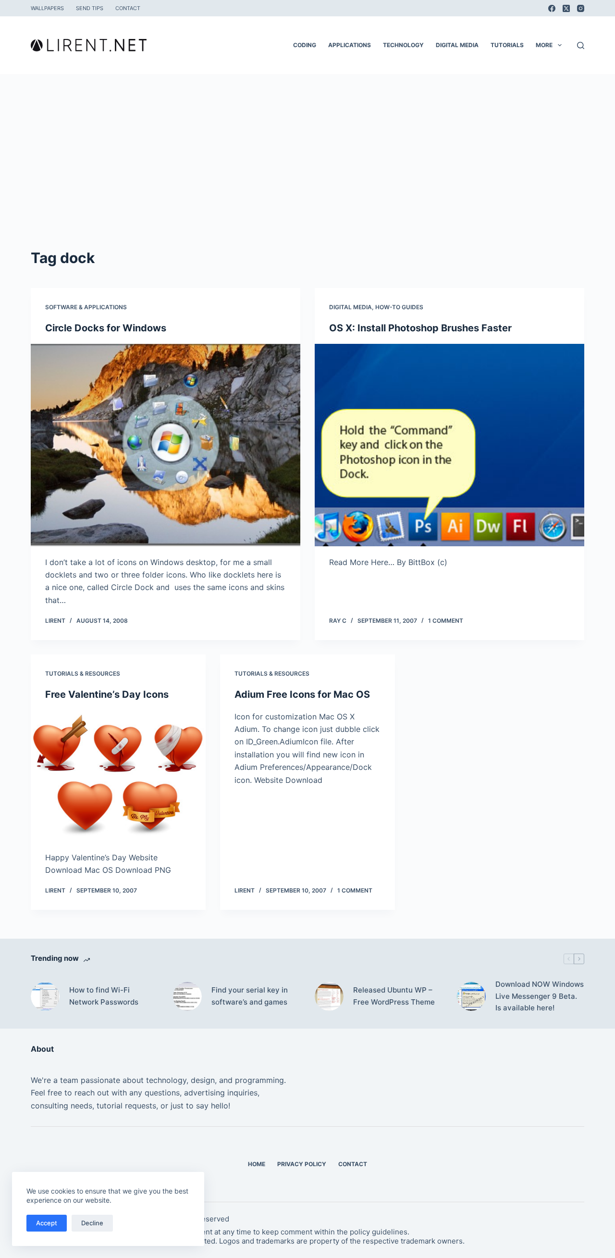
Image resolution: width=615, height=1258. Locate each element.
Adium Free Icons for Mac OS (302, 694)
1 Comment (445, 620)
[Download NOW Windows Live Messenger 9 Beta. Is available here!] (471, 996)
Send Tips (89, 8)
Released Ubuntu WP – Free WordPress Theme (394, 995)
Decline (92, 1223)
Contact (127, 8)
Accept (46, 1223)
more (544, 45)
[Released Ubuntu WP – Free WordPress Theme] (329, 996)
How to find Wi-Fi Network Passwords (103, 995)
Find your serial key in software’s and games (249, 995)
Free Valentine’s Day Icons (107, 694)
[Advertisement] (307, 175)
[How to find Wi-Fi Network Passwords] (45, 996)
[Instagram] (580, 8)
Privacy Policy (301, 1164)
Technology (403, 45)
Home (256, 1164)
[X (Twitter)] (566, 8)
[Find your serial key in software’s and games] (187, 996)
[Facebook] (551, 8)
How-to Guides (399, 307)
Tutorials (507, 45)
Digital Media (457, 45)
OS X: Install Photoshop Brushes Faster (420, 328)
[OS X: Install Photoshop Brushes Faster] (449, 445)
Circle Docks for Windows (105, 328)
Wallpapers (47, 8)
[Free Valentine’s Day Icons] (118, 776)
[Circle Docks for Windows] (165, 445)
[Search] (580, 45)
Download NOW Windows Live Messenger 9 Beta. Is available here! (539, 996)
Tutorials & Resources (82, 673)
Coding (304, 45)
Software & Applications (86, 307)
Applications (349, 45)
